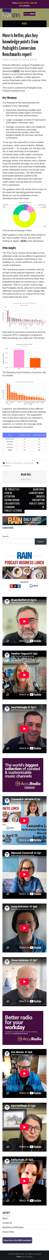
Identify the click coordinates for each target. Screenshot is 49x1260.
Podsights (6, 466)
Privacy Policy (8, 1231)
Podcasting (28, 463)
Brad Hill (33, 59)
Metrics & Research (14, 463)
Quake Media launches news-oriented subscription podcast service (37, 496)
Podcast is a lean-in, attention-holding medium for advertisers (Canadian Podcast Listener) (13, 500)
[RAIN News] (24, 13)
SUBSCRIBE (7, 528)
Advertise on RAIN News (13, 1227)
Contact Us (7, 1223)
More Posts (26, 480)
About (4, 1218)
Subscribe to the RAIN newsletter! (17, 1240)
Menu (24, 24)
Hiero (19, 1257)
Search (5, 536)
